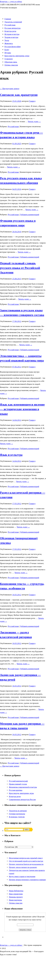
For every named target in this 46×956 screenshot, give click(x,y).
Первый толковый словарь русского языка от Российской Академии (20, 268)
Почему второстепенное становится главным (27, 880)
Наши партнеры (15, 900)
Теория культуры (11, 37)
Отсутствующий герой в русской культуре (26, 861)
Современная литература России (22, 799)
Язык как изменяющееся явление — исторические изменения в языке (22, 409)
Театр (6, 40)
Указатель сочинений (13, 22)
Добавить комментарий (29, 215)
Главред (32, 101)
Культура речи (10, 31)
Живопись (8, 43)
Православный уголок (18, 784)
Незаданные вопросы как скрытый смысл (26, 858)
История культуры (11, 34)
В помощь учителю (17, 817)
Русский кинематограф (18, 781)
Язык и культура (11, 454)
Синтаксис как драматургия (19, 94)
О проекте (8, 59)
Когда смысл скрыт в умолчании (22, 876)
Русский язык (9, 25)
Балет (6, 50)
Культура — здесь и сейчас (11, 1)
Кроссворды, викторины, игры (16, 56)
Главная (7, 19)
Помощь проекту (16, 897)
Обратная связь (10, 62)
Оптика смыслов (11, 65)
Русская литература (12, 28)
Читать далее (34, 121)
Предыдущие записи (9, 89)
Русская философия (12, 47)
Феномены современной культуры (23, 787)
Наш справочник (16, 894)
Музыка (7, 53)
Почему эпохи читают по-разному (23, 867)
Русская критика (15, 790)
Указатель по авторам (18, 811)
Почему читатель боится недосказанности (26, 864)
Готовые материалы (17, 814)
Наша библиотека (16, 891)
